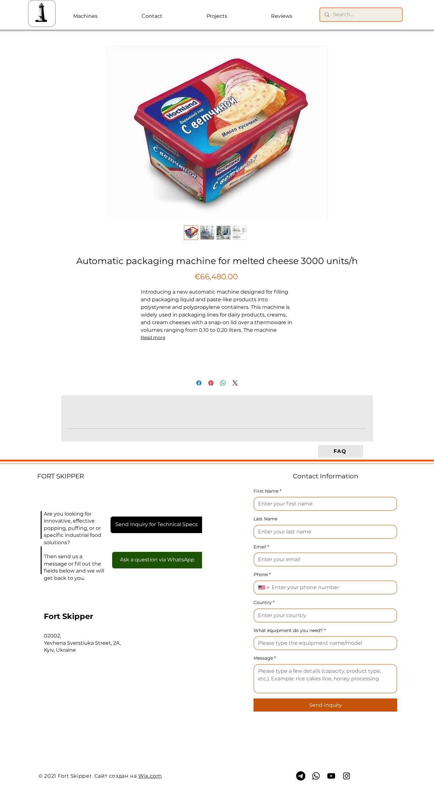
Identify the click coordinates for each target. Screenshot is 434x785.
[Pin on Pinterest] (211, 383)
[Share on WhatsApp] (223, 383)
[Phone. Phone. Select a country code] (264, 587)
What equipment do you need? (290, 630)
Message (265, 658)
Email (261, 547)
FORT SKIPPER (60, 476)
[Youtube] (331, 776)
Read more (153, 337)
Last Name (265, 519)
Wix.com (150, 776)
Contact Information (325, 476)
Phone (262, 574)
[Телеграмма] (300, 776)
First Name (267, 491)
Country (264, 602)
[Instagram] (346, 776)
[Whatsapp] (316, 776)
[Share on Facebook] (199, 383)
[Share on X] (235, 383)
